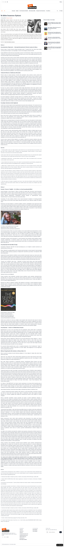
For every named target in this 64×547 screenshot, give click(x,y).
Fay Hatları (48, 10)
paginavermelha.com (23, 536)
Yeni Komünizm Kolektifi (23, 10)
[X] (4, 2)
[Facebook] (2, 2)
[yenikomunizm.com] (32, 6)
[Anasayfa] (2, 11)
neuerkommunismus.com (24, 535)
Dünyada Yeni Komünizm (40, 10)
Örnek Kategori (35, 529)
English (17, 10)
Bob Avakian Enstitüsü (23, 539)
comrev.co (21, 532)
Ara (60, 532)
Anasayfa (13, 10)
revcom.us (21, 529)
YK (4, 10)
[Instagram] (5, 2)
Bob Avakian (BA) (32, 10)
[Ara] (57, 11)
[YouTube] (7, 2)
